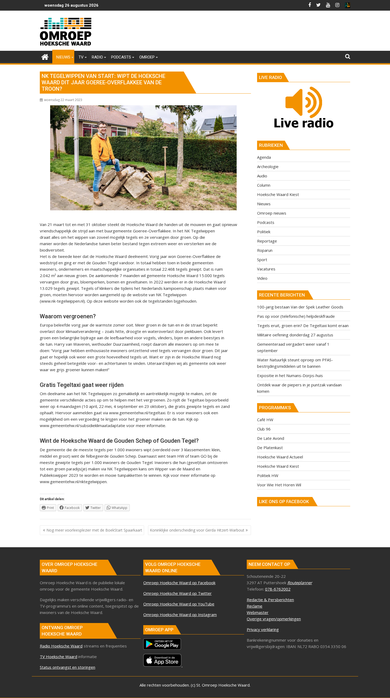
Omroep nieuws (271, 213)
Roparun (264, 250)
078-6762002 (278, 589)
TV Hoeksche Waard (58, 656)
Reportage (267, 241)
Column (263, 185)
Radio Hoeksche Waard (61, 646)
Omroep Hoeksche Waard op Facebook (179, 582)
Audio (262, 175)
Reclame (254, 606)
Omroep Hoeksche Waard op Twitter (177, 593)
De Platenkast (270, 447)
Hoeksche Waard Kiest (278, 194)
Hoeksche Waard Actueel (280, 456)
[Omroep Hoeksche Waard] (45, 56)
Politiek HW (267, 475)
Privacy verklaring (263, 629)
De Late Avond (270, 438)
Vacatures (266, 268)
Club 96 (264, 429)
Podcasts (265, 222)
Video (262, 278)
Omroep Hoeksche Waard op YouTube (178, 604)
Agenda (264, 157)
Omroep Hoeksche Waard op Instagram (180, 614)
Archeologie (268, 166)
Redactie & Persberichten (270, 599)
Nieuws (264, 203)
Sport (262, 259)
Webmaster (257, 612)
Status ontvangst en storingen (67, 667)
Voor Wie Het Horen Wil (279, 484)
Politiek (263, 231)
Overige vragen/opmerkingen (274, 618)
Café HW (265, 419)
